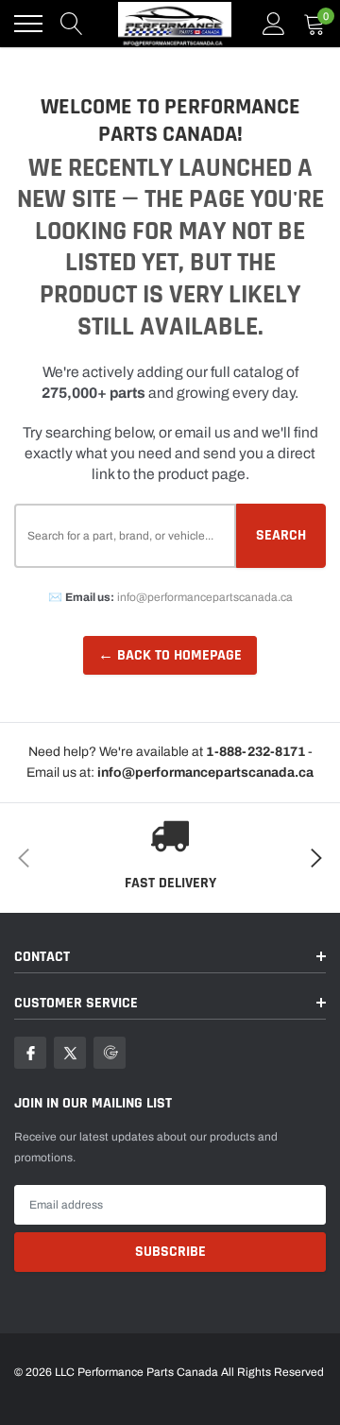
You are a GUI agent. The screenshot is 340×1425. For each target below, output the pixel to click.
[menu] (28, 23)
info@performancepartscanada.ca (205, 597)
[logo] (174, 23)
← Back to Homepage (170, 655)
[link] (30, 1053)
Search (281, 535)
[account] (274, 23)
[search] (71, 23)
